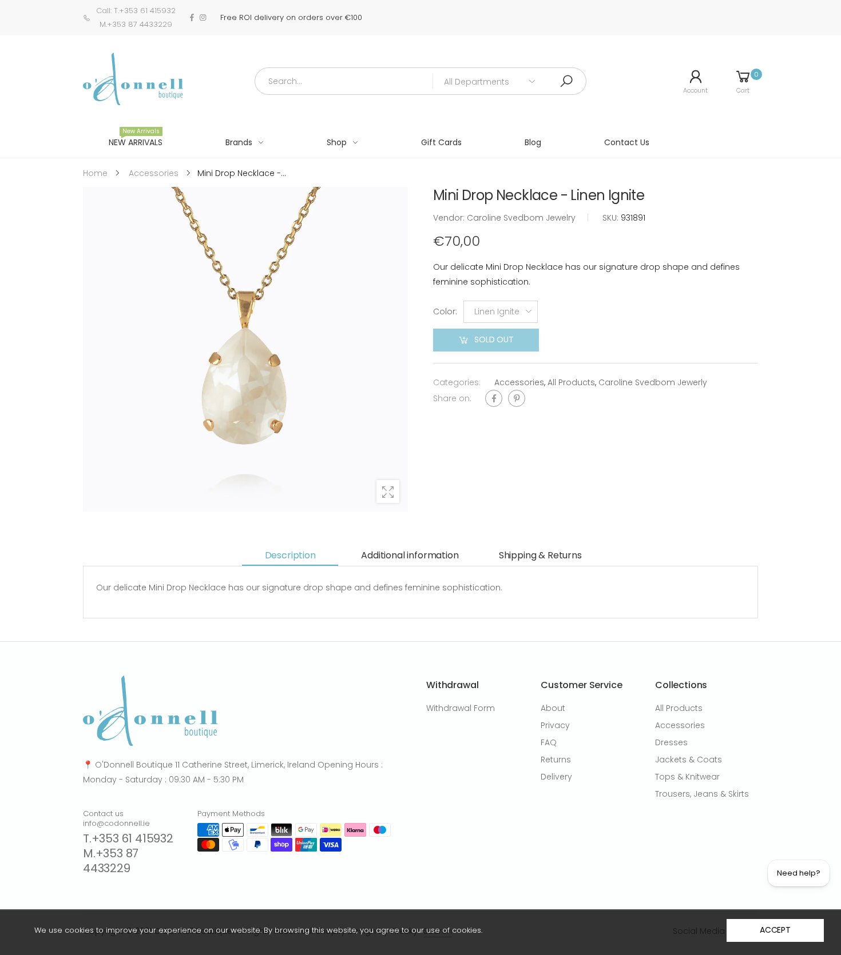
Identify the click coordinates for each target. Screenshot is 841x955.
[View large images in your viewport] (387, 491)
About (553, 708)
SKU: (611, 217)
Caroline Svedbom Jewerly (652, 382)
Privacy (555, 725)
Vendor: (450, 217)
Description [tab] (290, 555)
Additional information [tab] (409, 555)
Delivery (556, 776)
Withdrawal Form (460, 708)
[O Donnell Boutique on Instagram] (203, 18)
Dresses (671, 742)
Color (445, 312)
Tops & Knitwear (687, 776)
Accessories (519, 382)
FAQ (549, 742)
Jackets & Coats (688, 759)
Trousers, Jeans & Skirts (702, 794)
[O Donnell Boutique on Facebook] (192, 18)
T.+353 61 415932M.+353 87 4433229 (128, 853)
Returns (556, 759)
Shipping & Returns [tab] (540, 555)
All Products (571, 382)
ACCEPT (775, 930)
